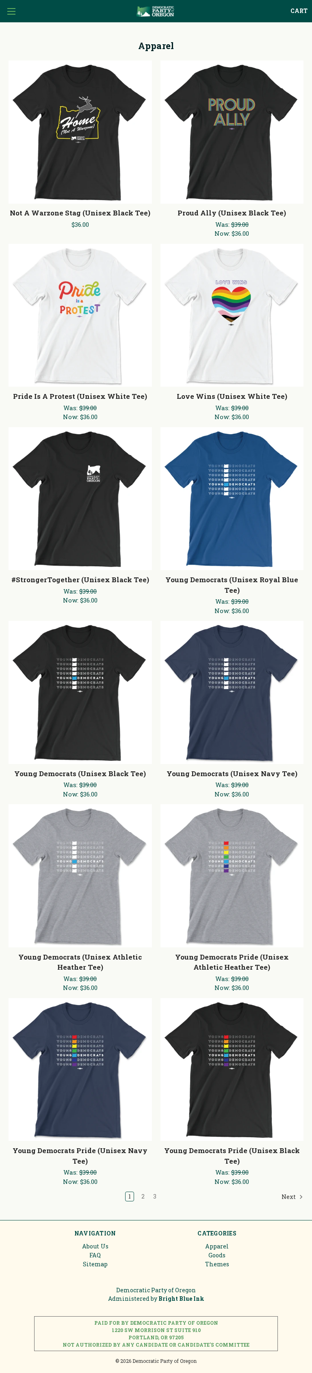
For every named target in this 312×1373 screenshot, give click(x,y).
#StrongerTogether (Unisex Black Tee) (80, 579)
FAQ (95, 1255)
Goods (216, 1255)
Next (289, 1197)
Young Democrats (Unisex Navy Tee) (232, 773)
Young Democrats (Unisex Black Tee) (80, 773)
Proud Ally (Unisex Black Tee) (232, 212)
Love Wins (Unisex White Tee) (232, 396)
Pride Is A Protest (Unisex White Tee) (80, 396)
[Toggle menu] (11, 11)
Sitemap (95, 1264)
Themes (217, 1264)
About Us (95, 1246)
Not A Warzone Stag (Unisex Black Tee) (80, 212)
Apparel (217, 1246)
